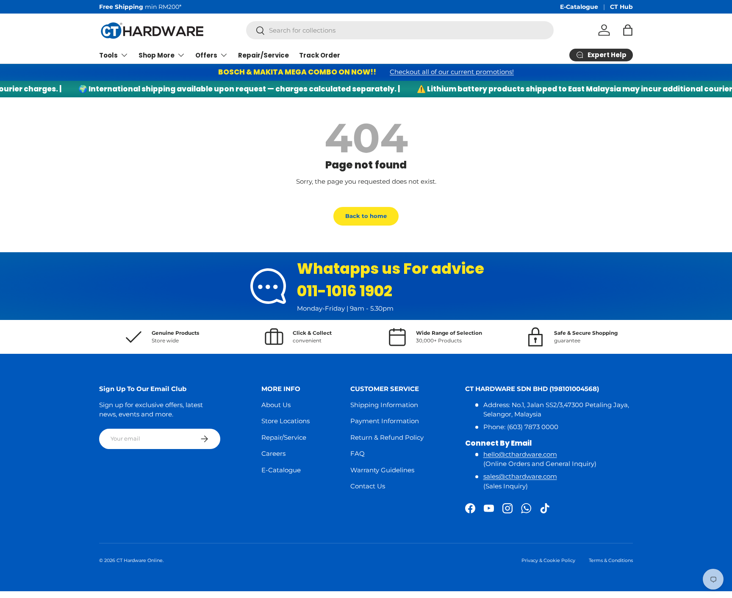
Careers (273, 453)
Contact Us (367, 486)
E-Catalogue (579, 6)
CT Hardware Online (139, 560)
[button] (627, 30)
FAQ (357, 453)
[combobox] (400, 30)
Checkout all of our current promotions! (452, 72)
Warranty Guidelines (382, 470)
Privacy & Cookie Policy (548, 560)
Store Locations (285, 421)
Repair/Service (263, 55)
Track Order (319, 55)
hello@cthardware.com (520, 454)
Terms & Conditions (611, 560)
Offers (206, 55)
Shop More (157, 55)
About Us (276, 405)
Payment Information (384, 421)
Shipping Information (384, 405)
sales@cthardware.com (520, 476)
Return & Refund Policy (387, 437)
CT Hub (621, 6)
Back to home (366, 215)
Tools (108, 55)
